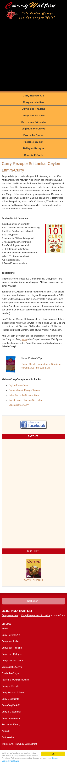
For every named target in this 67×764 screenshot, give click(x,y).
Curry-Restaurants (11, 718)
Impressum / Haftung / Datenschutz (19, 744)
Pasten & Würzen (33, 141)
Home (5, 628)
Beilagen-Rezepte (33, 148)
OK (53, 753)
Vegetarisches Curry (19, 405)
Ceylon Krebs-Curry (18, 385)
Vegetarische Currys (33, 128)
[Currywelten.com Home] (30, 10)
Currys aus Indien (33, 102)
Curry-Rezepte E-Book (13, 692)
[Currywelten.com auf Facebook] (33, 423)
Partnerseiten (8, 737)
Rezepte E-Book (33, 155)
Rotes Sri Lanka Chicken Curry (24, 395)
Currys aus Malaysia (33, 115)
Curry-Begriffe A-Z (11, 705)
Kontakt (5, 731)
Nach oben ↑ (33, 601)
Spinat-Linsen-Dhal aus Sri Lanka (25, 400)
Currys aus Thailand (33, 108)
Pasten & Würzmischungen (15, 679)
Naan (24, 339)
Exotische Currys (33, 135)
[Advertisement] (33, 57)
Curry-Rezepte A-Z (33, 95)
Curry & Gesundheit (11, 711)
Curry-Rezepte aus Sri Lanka (35, 615)
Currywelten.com (10, 615)
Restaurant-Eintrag (11, 724)
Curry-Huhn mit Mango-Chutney (24, 390)
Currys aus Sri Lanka (33, 122)
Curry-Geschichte (10, 699)
